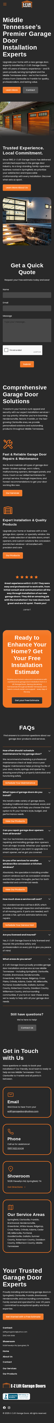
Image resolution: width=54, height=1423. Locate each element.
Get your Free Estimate (27, 700)
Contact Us (27, 1027)
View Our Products (15, 821)
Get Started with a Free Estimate (23, 1316)
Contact (30, 90)
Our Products (13, 555)
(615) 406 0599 (9, 1335)
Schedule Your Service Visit (19, 925)
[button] (8, 4)
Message (7, 315)
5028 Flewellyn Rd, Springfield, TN (16, 1345)
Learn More (12, 90)
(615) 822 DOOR (15, 1148)
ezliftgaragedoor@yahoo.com (22, 1111)
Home (6, 1351)
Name (6, 289)
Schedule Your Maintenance (20, 782)
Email (5, 302)
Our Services (12, 493)
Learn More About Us (17, 187)
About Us (7, 1356)
